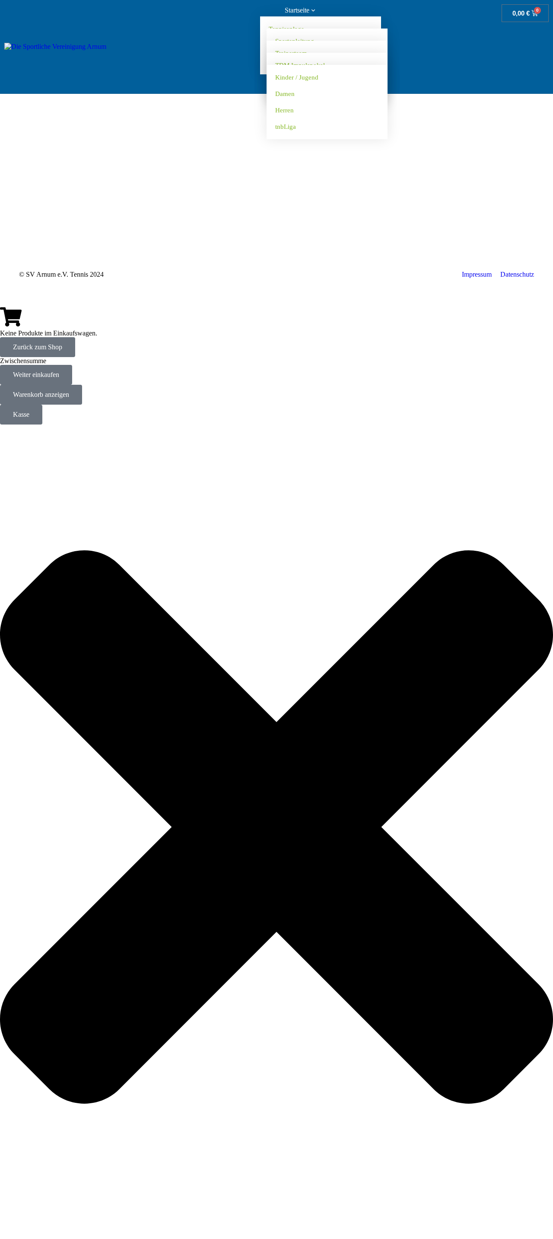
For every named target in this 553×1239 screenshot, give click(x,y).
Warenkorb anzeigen (41, 394)
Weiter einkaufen (36, 374)
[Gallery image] (276, 171)
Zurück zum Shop (37, 347)
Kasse (21, 414)
